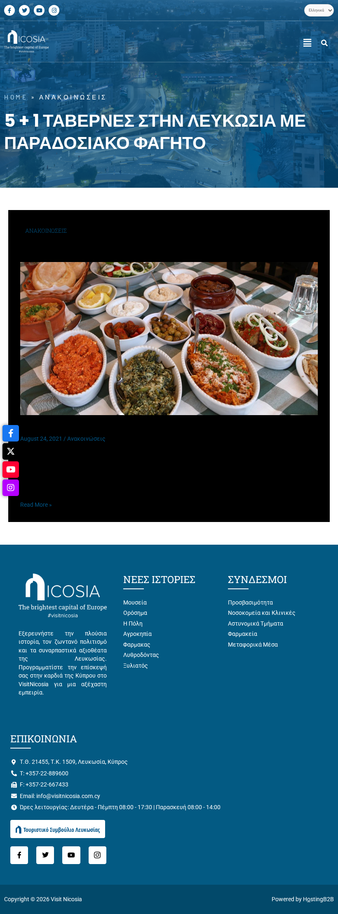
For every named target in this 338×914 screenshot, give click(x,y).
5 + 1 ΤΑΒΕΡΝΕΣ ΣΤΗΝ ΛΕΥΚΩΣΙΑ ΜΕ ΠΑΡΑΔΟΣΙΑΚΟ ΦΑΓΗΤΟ (133, 428)
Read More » (36, 504)
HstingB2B (318, 899)
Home (16, 97)
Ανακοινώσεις (86, 438)
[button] (307, 43)
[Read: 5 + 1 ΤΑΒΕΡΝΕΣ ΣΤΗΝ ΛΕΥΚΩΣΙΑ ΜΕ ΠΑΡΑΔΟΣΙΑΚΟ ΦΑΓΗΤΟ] (168, 338)
